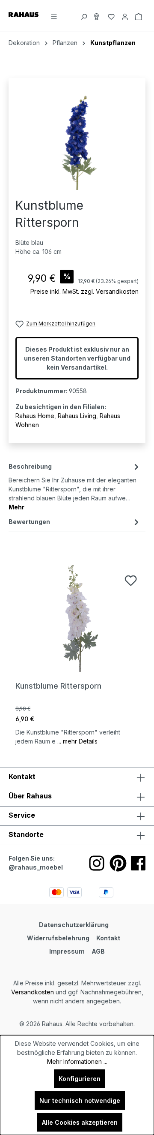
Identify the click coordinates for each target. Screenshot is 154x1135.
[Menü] (54, 15)
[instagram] (96, 863)
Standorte (26, 834)
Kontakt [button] (22, 776)
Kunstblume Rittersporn (58, 685)
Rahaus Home (34, 415)
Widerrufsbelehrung (58, 938)
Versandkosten (32, 992)
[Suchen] (84, 15)
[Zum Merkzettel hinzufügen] (130, 580)
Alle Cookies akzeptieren (80, 1122)
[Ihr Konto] (125, 15)
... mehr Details (77, 741)
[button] (77, 835)
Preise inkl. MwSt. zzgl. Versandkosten (84, 291)
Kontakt (108, 938)
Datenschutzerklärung (74, 924)
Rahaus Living (77, 415)
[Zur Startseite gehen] (23, 13)
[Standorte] (97, 15)
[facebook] (138, 863)
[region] (77, 141)
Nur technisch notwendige (79, 1100)
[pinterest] (118, 863)
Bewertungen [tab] (29, 521)
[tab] (75, 486)
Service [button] (22, 815)
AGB (98, 951)
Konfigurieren (80, 1078)
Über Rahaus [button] (30, 796)
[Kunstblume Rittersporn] (77, 618)
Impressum (67, 951)
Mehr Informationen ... (77, 1061)
